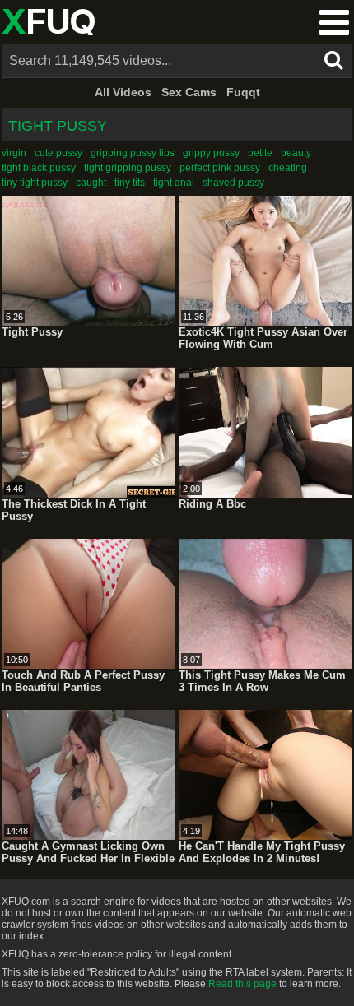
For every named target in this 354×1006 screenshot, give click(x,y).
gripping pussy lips (133, 153)
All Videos (123, 92)
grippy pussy (211, 153)
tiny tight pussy (35, 182)
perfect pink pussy (219, 168)
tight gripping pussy (127, 168)
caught (91, 182)
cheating (287, 168)
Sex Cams (189, 92)
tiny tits (129, 182)
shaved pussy (233, 182)
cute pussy (58, 153)
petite (260, 153)
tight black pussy (39, 168)
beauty (296, 153)
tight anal (173, 182)
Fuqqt (243, 92)
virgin (14, 153)
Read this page (242, 984)
